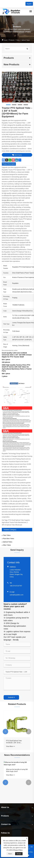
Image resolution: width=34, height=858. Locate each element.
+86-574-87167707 (16, 586)
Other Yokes (7, 545)
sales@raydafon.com (16, 595)
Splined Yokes (26, 40)
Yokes (18, 40)
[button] (5, 731)
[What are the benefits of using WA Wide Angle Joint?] (17, 763)
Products (11, 40)
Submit (11, 697)
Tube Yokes (7, 535)
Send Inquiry (18, 155)
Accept (19, 853)
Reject (10, 853)
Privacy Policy (29, 852)
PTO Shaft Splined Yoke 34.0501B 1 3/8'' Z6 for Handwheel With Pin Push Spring (17, 742)
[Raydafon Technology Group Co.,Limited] (11, 11)
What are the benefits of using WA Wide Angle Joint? (17, 770)
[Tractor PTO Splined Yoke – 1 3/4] (17, 87)
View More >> (10, 746)
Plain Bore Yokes (8, 538)
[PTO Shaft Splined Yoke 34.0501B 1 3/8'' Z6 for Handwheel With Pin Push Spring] (17, 723)
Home (5, 40)
